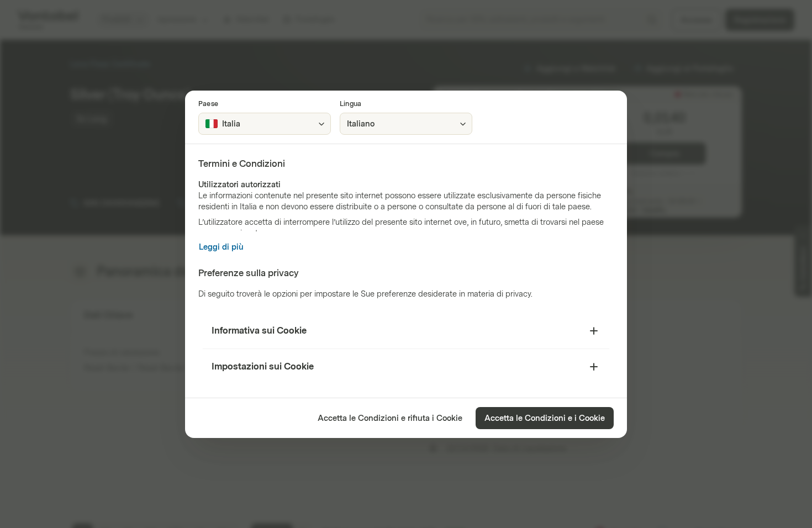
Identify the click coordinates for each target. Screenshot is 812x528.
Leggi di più (221, 247)
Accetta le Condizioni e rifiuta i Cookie (390, 418)
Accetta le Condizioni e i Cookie (544, 418)
